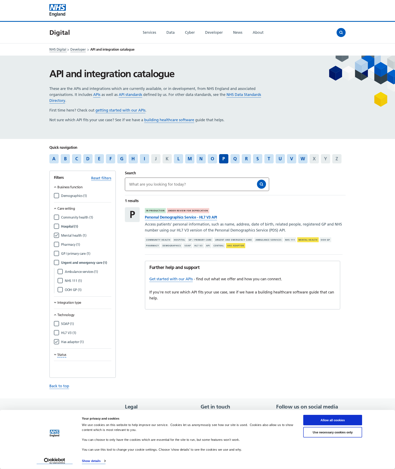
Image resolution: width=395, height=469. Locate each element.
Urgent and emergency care (233, 240)
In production (155, 210)
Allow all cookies (333, 420)
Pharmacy (152, 245)
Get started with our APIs (171, 279)
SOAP (188, 245)
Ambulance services (269, 240)
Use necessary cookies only (333, 432)
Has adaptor (235, 245)
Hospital (179, 240)
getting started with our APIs (120, 110)
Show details (91, 461)
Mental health (308, 240)
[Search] (261, 184)
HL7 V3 (198, 245)
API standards (130, 94)
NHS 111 (290, 240)
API (208, 245)
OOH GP (325, 240)
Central (219, 245)
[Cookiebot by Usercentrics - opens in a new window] (55, 461)
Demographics (172, 245)
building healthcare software (169, 120)
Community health (158, 240)
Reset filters (101, 178)
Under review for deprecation (188, 210)
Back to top (59, 386)
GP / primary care (200, 240)
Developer (78, 49)
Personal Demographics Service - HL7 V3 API (181, 217)
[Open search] (341, 32)
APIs (96, 94)
